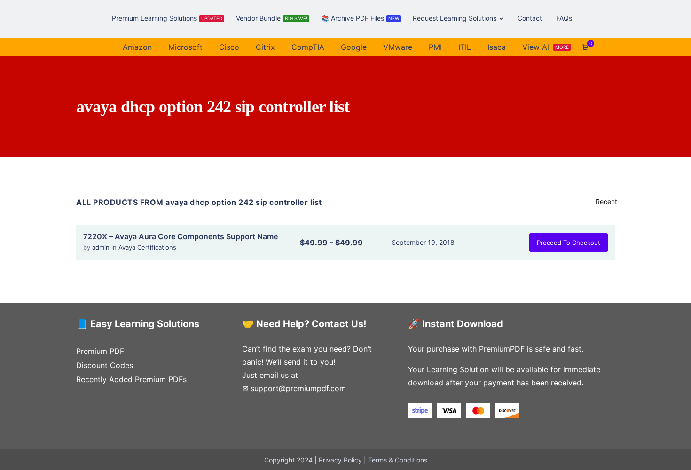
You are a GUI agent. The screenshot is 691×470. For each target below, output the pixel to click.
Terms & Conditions (397, 460)
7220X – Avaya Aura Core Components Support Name (180, 236)
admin (101, 247)
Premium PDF (100, 351)
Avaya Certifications (147, 247)
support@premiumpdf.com (298, 388)
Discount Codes (104, 365)
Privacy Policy (340, 460)
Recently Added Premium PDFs (131, 379)
